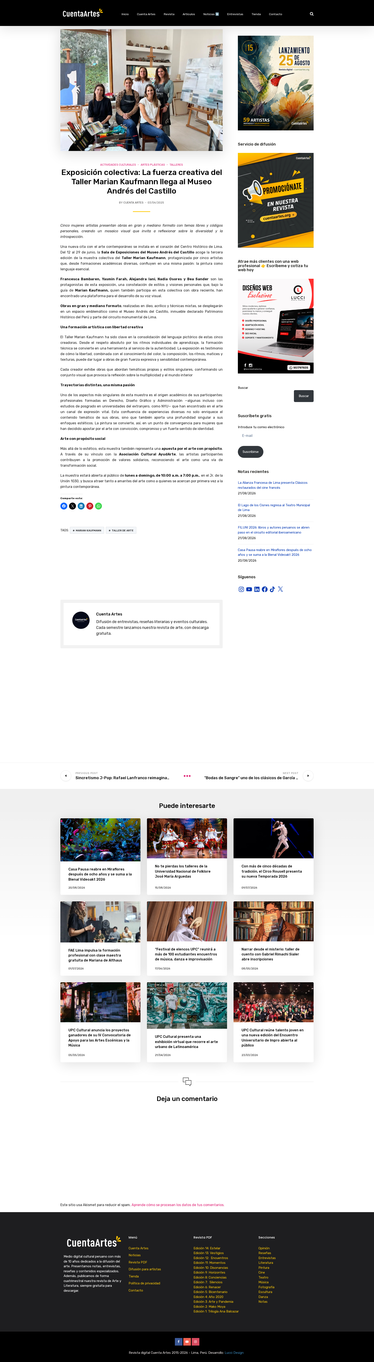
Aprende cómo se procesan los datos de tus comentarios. (178, 1205)
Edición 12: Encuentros (210, 1258)
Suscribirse (251, 452)
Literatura (265, 1263)
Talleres (176, 164)
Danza (263, 1297)
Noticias (135, 1255)
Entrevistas (235, 14)
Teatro (263, 1277)
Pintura (263, 1268)
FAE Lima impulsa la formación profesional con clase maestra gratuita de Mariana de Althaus (95, 955)
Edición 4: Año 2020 (208, 1297)
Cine (261, 1272)
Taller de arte (123, 530)
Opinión (264, 1248)
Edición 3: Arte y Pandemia (213, 1302)
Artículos (189, 14)
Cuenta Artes (146, 14)
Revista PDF (138, 1262)
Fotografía (266, 1287)
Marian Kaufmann (88, 530)
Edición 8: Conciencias (210, 1277)
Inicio (125, 14)
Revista (169, 14)
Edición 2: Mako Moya (210, 1307)
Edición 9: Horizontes (209, 1272)
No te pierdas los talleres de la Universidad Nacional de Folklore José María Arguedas (183, 871)
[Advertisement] (141, 567)
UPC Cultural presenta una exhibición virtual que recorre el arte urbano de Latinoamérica (186, 1042)
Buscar (243, 388)
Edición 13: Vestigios (208, 1253)
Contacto (275, 14)
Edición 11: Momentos (209, 1263)
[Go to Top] (365, 1352)
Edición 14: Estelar (206, 1248)
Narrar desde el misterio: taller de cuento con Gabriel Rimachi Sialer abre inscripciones (271, 954)
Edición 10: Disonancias (210, 1268)
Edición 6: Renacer (207, 1287)
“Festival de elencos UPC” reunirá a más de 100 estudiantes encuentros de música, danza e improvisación (186, 954)
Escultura (265, 1292)
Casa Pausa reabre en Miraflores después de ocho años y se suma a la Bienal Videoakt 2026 (100, 874)
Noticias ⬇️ (211, 14)
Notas (263, 1302)
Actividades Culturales (118, 164)
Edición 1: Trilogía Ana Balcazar (216, 1311)
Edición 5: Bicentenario (210, 1292)
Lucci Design (235, 1353)
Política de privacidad (144, 1283)
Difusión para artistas (145, 1269)
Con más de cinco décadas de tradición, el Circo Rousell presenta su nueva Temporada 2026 (272, 871)
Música (263, 1282)
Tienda (256, 14)
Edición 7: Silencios (208, 1282)
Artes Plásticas (153, 164)
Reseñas (264, 1253)
